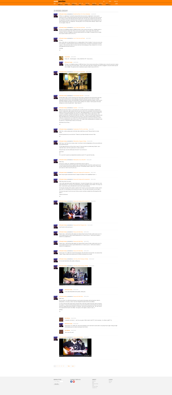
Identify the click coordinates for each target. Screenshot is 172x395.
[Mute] (88, 90)
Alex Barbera (67, 318)
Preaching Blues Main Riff (78, 95)
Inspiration (75, 107)
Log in (110, 382)
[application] (75, 82)
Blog (93, 382)
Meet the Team (95, 383)
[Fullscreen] (90, 90)
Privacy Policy (95, 386)
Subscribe (56, 384)
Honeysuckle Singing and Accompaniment (81, 172)
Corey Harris (67, 56)
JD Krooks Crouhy (68, 62)
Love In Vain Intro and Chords (79, 27)
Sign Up (116, 1)
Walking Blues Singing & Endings (79, 141)
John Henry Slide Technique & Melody (80, 258)
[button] (75, 82)
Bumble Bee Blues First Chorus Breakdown (81, 14)
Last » (73, 366)
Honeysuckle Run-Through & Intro (79, 225)
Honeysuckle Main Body (78, 231)
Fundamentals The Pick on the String (80, 129)
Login (110, 1)
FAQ (93, 385)
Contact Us (94, 387)
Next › (69, 366)
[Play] (60, 90)
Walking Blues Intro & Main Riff (79, 159)
